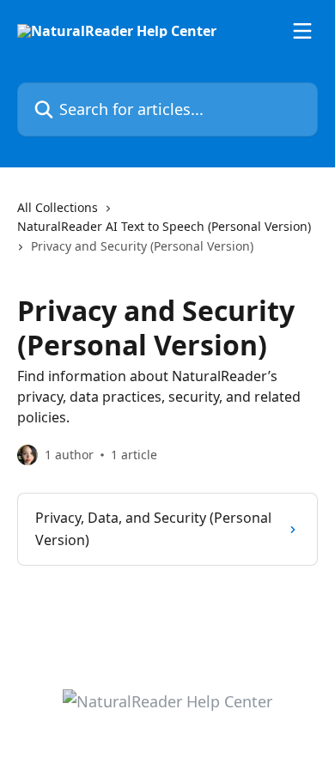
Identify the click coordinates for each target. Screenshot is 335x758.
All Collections (57, 207)
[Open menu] (302, 31)
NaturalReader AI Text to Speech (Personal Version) (164, 226)
